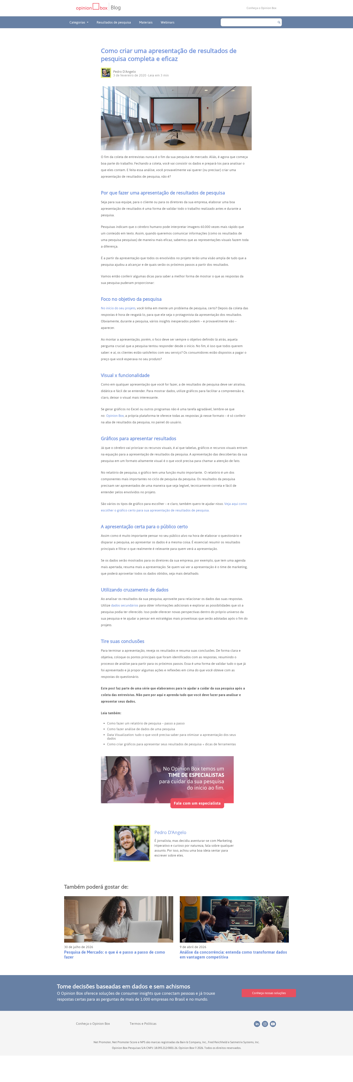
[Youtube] (273, 1023)
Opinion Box (115, 415)
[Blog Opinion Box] (92, 8)
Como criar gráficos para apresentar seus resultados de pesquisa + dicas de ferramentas (171, 744)
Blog (116, 8)
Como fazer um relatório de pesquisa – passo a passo (146, 723)
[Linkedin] (258, 1023)
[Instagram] (266, 1023)
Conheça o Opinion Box (261, 8)
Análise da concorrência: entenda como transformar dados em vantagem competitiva (233, 955)
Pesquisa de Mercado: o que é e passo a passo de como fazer (114, 955)
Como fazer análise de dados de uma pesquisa (141, 729)
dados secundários (124, 605)
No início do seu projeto (118, 308)
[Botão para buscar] (279, 22)
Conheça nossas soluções (269, 993)
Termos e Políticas (143, 1023)
